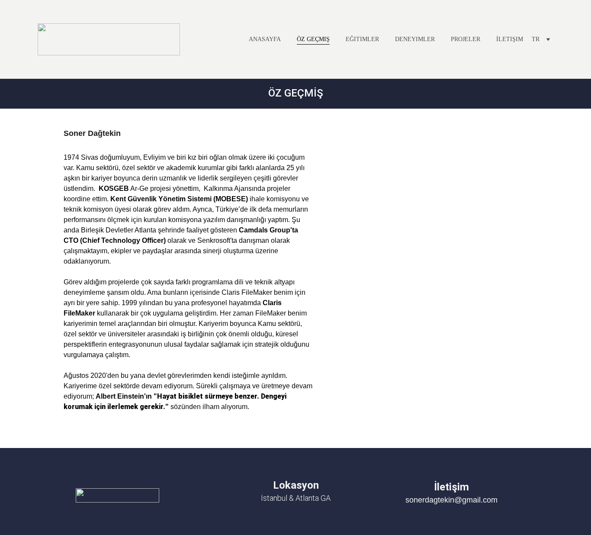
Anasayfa (265, 39)
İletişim (509, 39)
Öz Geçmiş (313, 39)
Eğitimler (362, 39)
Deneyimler (415, 39)
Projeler (465, 39)
